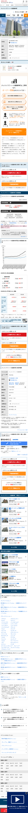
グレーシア (17, 645)
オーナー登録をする (14, 360)
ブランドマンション (6, 616)
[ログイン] (23, 2)
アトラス (13, 637)
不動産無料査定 (14, 184)
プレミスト (13, 634)
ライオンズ (13, 630)
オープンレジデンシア (7, 645)
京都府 (16, 765)
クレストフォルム (13, 414)
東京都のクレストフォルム (7, 603)
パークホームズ (14, 622)
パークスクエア (5, 627)
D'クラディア (4, 635)
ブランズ (13, 627)
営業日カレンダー (15, 451)
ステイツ (13, 620)
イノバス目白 (12, 569)
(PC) (6, 800)
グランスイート (14, 632)
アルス (3, 629)
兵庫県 (11, 765)
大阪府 (7, 765)
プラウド (3, 618)
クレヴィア (13, 639)
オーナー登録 (26, 15)
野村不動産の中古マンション (9, 738)
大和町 (16, 378)
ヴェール (3, 630)
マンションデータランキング (9, 752)
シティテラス (14, 625)
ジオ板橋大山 (12, 576)
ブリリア (13, 629)
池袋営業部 (15, 439)
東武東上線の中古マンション (8, 667)
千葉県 (20, 763)
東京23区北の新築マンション (8, 679)
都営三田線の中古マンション (8, 663)
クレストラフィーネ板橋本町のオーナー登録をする (14, 131)
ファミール (4, 634)
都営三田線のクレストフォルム (8, 607)
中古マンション (5, 656)
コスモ (3, 637)
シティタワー (4, 625)
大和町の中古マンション (10, 660)
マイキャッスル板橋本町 (15, 537)
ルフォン (3, 644)
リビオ (3, 640)
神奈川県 (12, 763)
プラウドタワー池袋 (14, 562)
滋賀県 (20, 765)
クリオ (12, 644)
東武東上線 (11, 384)
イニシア (13, 635)
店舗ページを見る (21, 454)
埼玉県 (16, 763)
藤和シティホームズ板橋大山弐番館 (17, 508)
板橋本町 (17, 383)
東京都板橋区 (12, 378)
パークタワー (4, 623)
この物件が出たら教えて (14, 173)
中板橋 (16, 384)
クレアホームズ (5, 647)
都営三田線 (11, 383)
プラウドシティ (14, 618)
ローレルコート (14, 642)
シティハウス (14, 623)
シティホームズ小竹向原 (15, 518)
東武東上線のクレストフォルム (8, 611)
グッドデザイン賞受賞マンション (10, 749)
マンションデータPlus (6, 757)
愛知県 (7, 768)
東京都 (7, 763)
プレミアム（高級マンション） (9, 742)
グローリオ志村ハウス (14, 499)
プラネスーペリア (5, 649)
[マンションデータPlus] (6, 2)
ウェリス (3, 639)
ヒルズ (3, 620)
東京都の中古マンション (7, 659)
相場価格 (18, 15)
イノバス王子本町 (13, 554)
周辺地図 (8, 15)
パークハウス (4, 622)
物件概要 (22, 15)
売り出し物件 (14, 15)
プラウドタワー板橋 (14, 583)
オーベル (3, 632)
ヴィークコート (14, 640)
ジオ (2, 642)
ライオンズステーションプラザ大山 (17, 528)
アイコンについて (21, 430)
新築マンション (5, 677)
